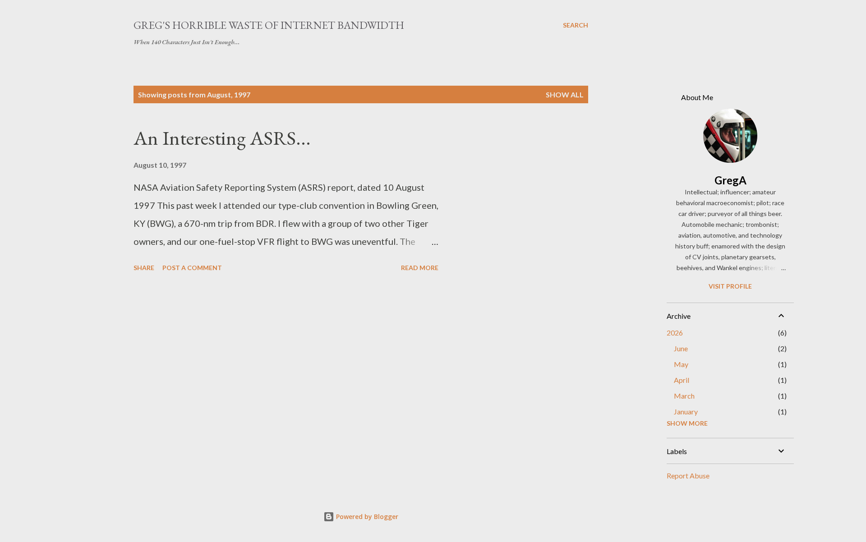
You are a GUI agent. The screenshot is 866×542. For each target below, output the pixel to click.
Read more (419, 267)
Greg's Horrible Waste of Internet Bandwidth (269, 25)
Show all (565, 94)
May (681, 364)
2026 (675, 332)
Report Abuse (688, 475)
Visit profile (730, 286)
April (681, 380)
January (686, 411)
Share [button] (144, 267)
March (684, 395)
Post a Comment (192, 267)
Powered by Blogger (366, 516)
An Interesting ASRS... (222, 138)
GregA (730, 180)
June (681, 348)
